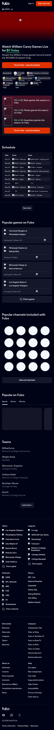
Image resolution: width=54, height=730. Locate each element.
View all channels (27, 380)
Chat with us (33, 697)
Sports (5, 402)
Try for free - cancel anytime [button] (27, 65)
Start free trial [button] (44, 3)
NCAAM (20, 73)
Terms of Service (8, 726)
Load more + (27, 505)
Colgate (9, 83)
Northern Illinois (10, 483)
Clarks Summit (44, 78)
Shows (13, 402)
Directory (34, 726)
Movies (22, 402)
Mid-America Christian (39, 73)
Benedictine (11, 78)
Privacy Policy (23, 726)
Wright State (8, 457)
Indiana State (9, 474)
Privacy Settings (35, 693)
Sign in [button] (31, 3)
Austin (5, 492)
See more (27, 208)
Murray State (27, 78)
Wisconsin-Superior (12, 465)
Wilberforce (8, 448)
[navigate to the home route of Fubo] (6, 3)
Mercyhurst (23, 83)
